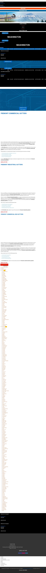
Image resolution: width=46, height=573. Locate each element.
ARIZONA (23, 8)
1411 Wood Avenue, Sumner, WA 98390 (16, 568)
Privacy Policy (42, 568)
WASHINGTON (23, 10)
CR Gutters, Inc (2, 0)
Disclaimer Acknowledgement (28, 568)
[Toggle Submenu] (4, 270)
